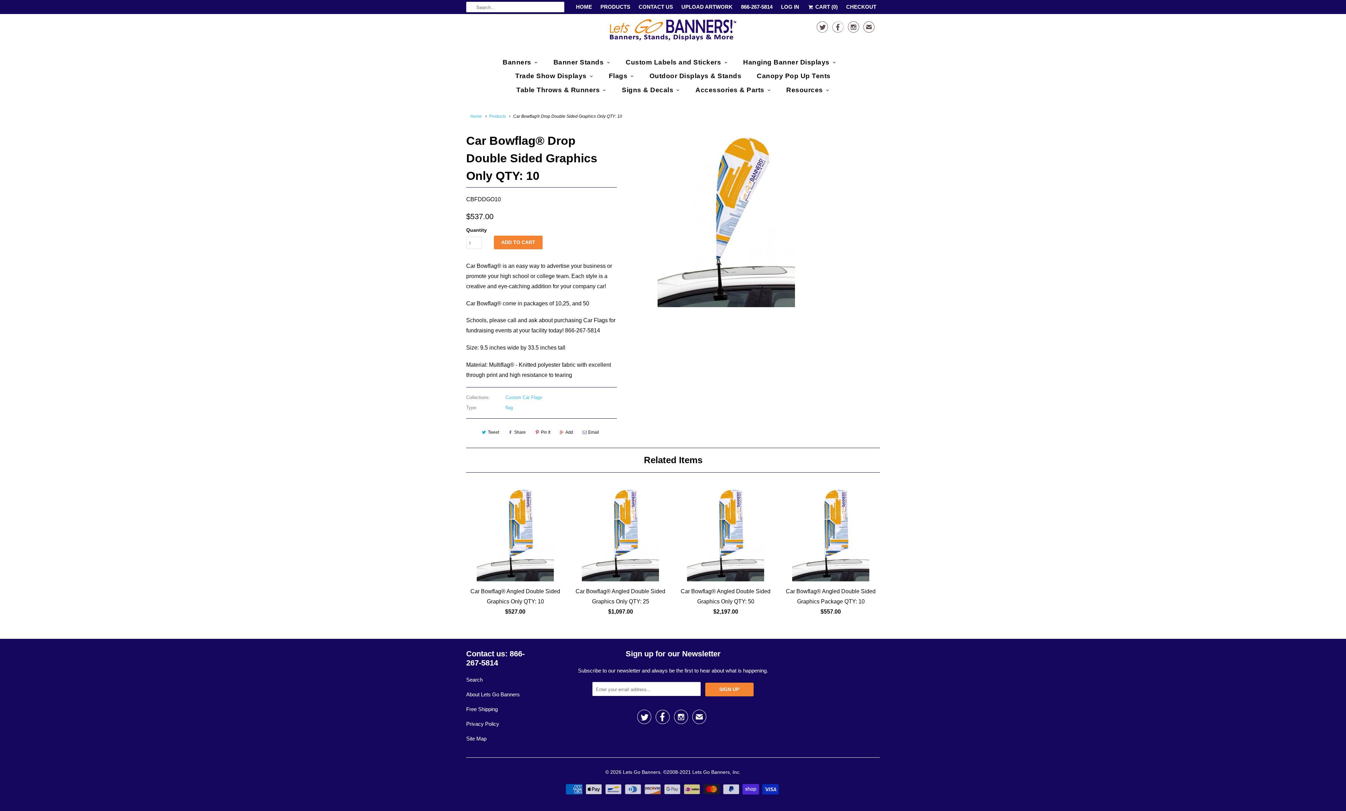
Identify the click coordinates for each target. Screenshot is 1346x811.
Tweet (493, 432)
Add (569, 432)
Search (474, 680)
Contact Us (656, 7)
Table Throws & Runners (558, 90)
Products (615, 7)
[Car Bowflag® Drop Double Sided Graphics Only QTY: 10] (726, 219)
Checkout (861, 7)
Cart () (826, 7)
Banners (517, 62)
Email (593, 432)
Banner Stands (578, 62)
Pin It (545, 432)
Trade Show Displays (551, 76)
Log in (790, 7)
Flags (618, 76)
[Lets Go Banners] (673, 31)
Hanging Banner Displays (786, 62)
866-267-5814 (757, 7)
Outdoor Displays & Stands (696, 76)
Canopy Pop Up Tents (794, 76)
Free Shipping (482, 709)
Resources (804, 90)
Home (584, 7)
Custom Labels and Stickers (673, 62)
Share (520, 432)
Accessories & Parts (729, 90)
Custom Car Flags (523, 397)
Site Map (476, 739)
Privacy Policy (482, 724)
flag (509, 407)
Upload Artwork (707, 7)
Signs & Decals (647, 90)
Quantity (476, 230)
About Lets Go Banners (493, 694)
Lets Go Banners (641, 772)
